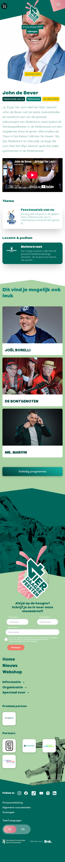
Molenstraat (34, 99)
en (22, 829)
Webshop (12, 672)
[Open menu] (58, 4)
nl (10, 829)
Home (8, 660)
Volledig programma (32, 471)
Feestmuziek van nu (14, 99)
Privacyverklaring (12, 802)
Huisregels (8, 812)
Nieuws (10, 666)
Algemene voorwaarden (16, 807)
